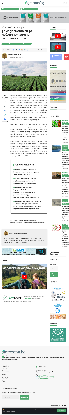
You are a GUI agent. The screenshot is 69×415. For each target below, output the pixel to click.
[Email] (22, 49)
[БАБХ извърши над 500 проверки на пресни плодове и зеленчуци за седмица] (56, 227)
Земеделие (27, 43)
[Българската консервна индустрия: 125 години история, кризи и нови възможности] (56, 202)
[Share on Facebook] (13, 49)
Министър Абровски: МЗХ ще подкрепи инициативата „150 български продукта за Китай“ (24, 180)
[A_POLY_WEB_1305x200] (34, 17)
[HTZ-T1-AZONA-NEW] (34, 352)
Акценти (65, 122)
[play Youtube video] (24, 276)
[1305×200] (24, 252)
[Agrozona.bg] (34, 3)
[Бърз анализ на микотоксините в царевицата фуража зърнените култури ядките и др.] (58, 302)
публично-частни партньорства (34, 222)
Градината (65, 124)
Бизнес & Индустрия (16, 43)
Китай (33, 220)
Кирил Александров (14, 55)
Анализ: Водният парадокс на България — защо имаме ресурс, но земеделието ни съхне (26, 172)
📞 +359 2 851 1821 (42, 375)
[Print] (27, 49)
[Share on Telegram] (19, 49)
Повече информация (9, 411)
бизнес (21, 220)
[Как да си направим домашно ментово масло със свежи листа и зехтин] (56, 123)
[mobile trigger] (3, 3)
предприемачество (16, 222)
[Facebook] (56, 57)
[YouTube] (65, 405)
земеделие (27, 220)
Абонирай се (54, 274)
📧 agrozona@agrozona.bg (45, 377)
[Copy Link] (24, 49)
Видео (53, 27)
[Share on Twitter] (16, 49)
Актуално (5, 43)
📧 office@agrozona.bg (43, 378)
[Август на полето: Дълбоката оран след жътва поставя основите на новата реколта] (56, 175)
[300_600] (58, 86)
